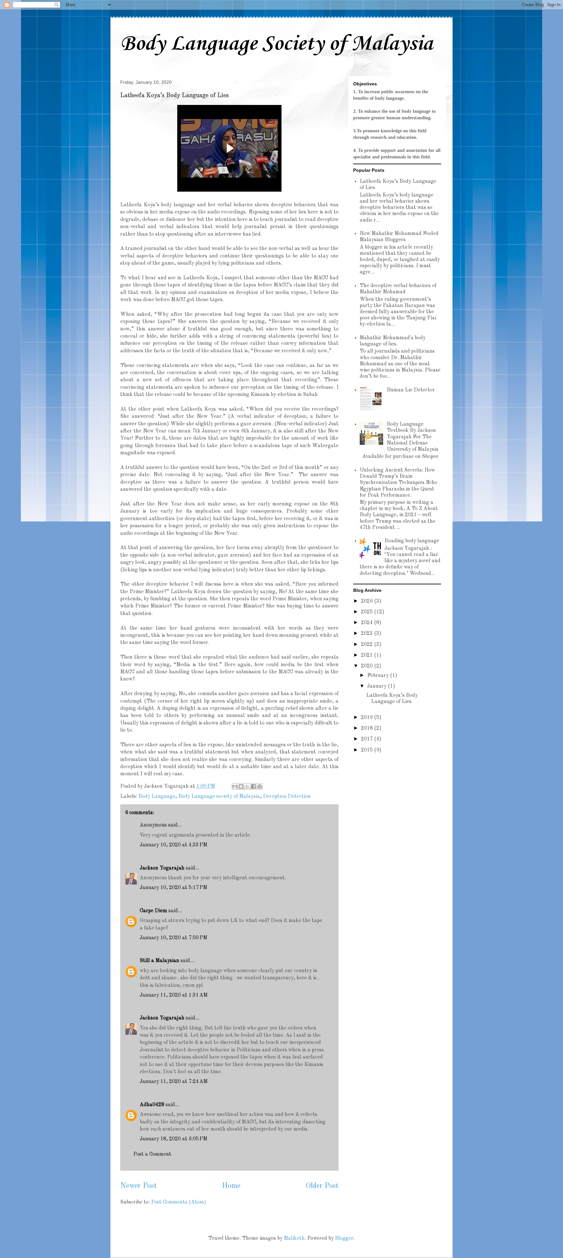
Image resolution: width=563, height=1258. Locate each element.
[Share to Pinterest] (259, 786)
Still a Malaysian (159, 960)
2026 (367, 601)
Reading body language (411, 541)
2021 (367, 655)
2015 (367, 750)
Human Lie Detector (411, 390)
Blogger (344, 1238)
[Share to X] (247, 786)
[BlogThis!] (241, 786)
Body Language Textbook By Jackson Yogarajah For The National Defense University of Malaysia (413, 437)
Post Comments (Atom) (178, 1202)
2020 (367, 666)
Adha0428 (152, 1104)
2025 (367, 612)
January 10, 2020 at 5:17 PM (173, 887)
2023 (367, 633)
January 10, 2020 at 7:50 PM (173, 938)
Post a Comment (152, 1154)
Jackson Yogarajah (162, 868)
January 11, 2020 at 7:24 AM (174, 1081)
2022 (367, 644)
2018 (367, 728)
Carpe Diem (153, 911)
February (378, 675)
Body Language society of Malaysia (219, 796)
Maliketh (294, 1238)
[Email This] (235, 786)
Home (231, 1186)
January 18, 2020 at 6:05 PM (173, 1139)
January (377, 686)
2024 (367, 622)
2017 (367, 739)
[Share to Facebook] (253, 786)
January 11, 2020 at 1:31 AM (174, 995)
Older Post (322, 1186)
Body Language (156, 796)
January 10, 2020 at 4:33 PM (173, 845)
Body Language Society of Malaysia (276, 44)
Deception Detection (287, 796)
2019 (367, 717)
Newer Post (138, 1186)
